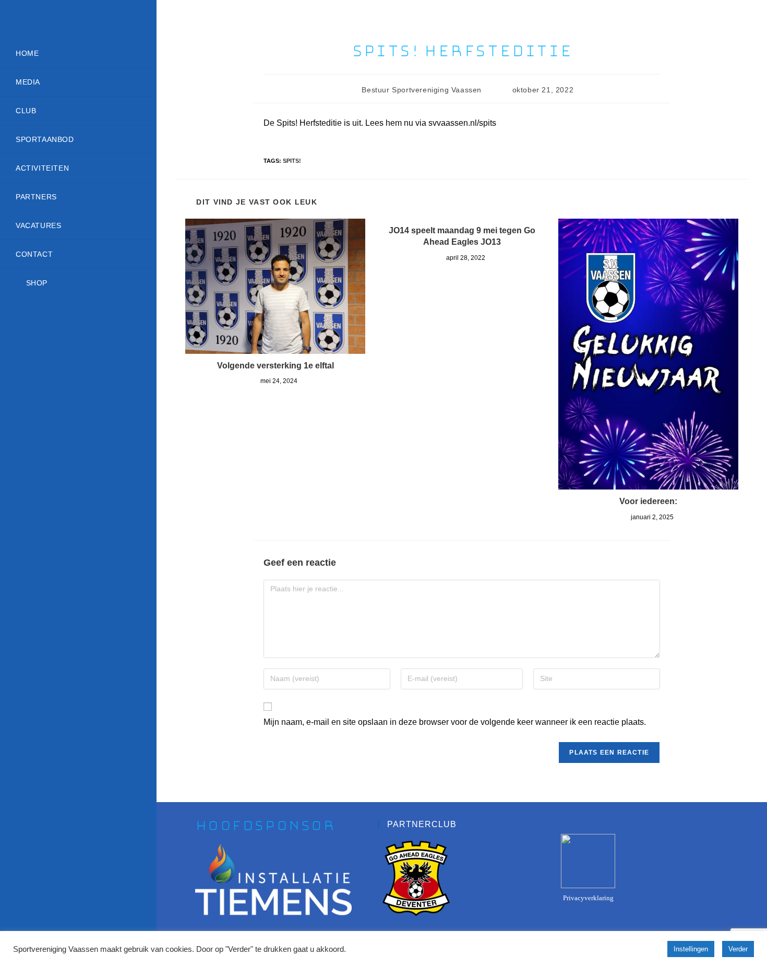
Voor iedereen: (648, 501)
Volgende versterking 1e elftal (275, 365)
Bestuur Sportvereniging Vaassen (422, 90)
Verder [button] (738, 949)
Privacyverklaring (588, 898)
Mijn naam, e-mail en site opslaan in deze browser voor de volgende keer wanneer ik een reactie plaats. (454, 722)
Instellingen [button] (691, 949)
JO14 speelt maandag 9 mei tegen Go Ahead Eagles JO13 (462, 236)
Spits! (292, 161)
